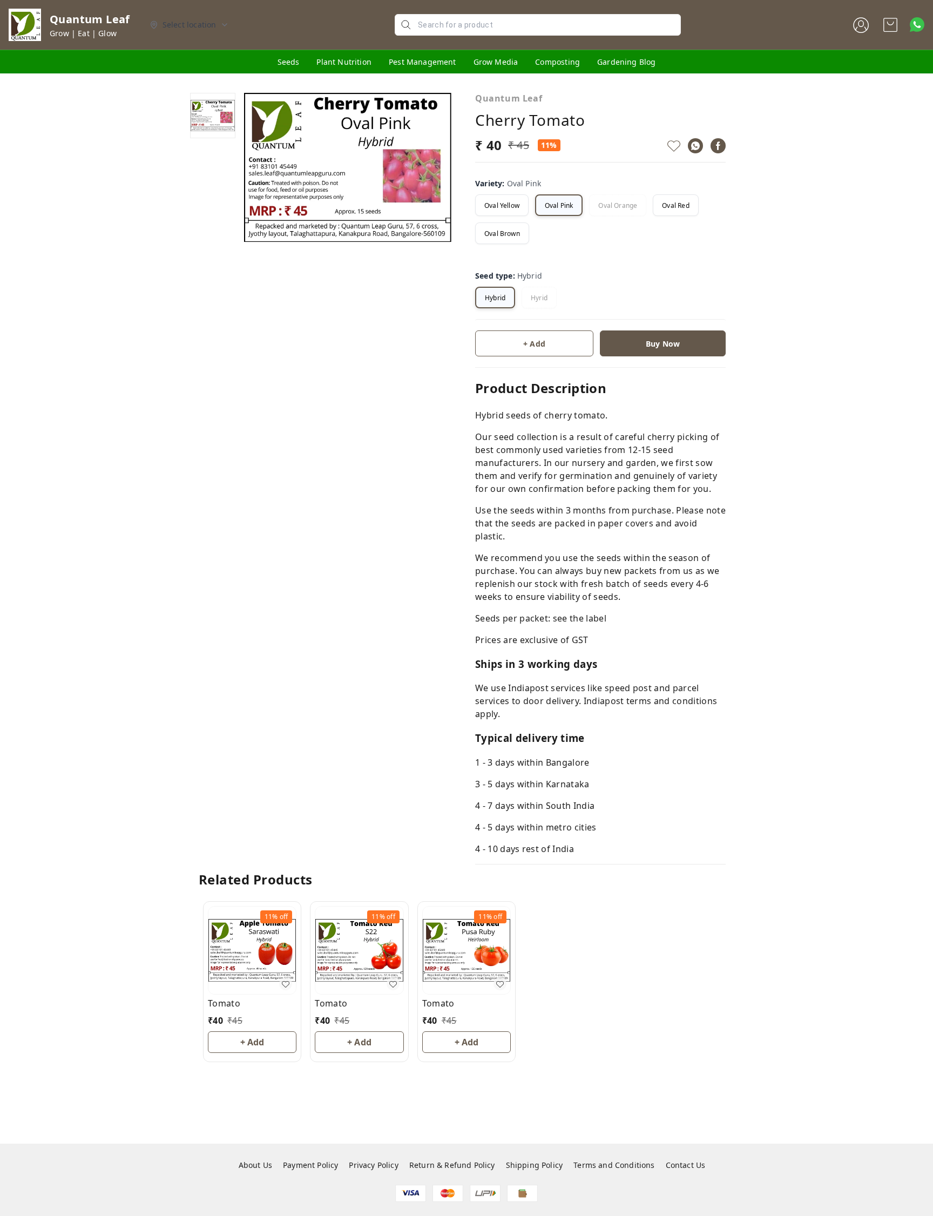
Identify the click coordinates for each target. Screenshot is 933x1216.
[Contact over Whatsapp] (917, 24)
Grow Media (496, 62)
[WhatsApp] (695, 145)
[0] (890, 25)
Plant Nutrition (343, 62)
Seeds (289, 62)
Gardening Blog (626, 62)
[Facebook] (718, 145)
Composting (557, 62)
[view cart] (890, 25)
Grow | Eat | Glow (83, 33)
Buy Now (663, 344)
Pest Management (422, 62)
